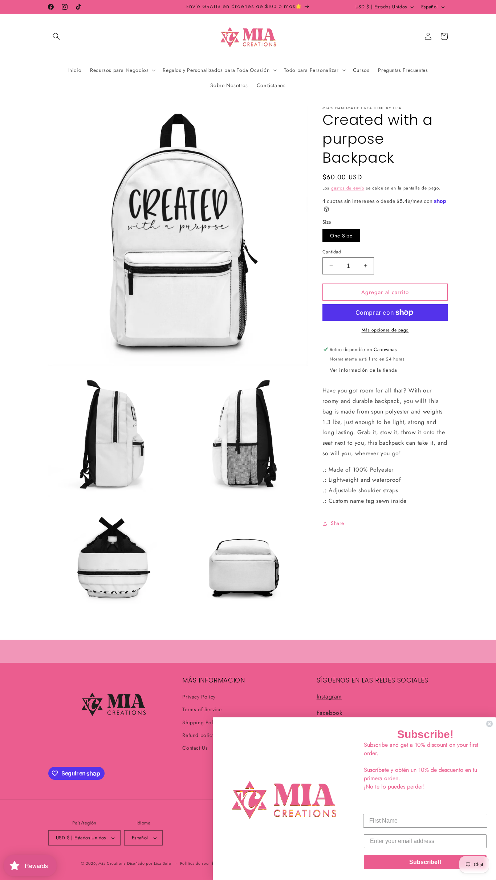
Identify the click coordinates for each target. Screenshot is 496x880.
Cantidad (331, 251)
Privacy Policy (198, 696)
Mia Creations (111, 863)
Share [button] (337, 523)
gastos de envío (348, 188)
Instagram (329, 696)
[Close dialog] (489, 724)
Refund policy (198, 735)
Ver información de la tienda (363, 370)
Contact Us (195, 747)
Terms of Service (202, 709)
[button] (56, 36)
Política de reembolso (201, 863)
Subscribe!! (425, 862)
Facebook (329, 713)
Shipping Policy (201, 722)
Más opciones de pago (385, 330)
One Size (341, 235)
